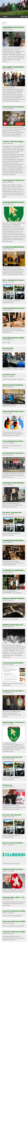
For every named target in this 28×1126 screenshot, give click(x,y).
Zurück (4, 23)
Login (6, 16)
